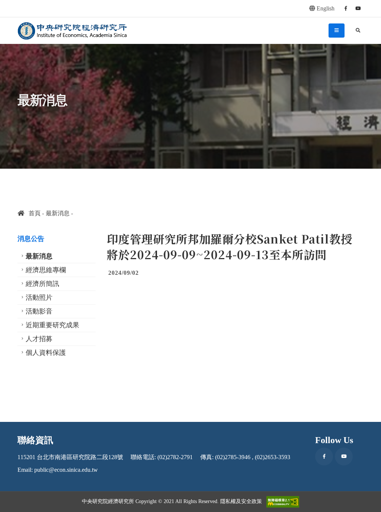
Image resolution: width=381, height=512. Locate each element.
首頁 (32, 213)
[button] (368, 503)
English (324, 8)
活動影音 (39, 311)
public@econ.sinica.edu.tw (66, 470)
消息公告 (30, 238)
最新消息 (58, 213)
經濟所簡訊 (42, 283)
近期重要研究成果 (52, 325)
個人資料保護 (46, 352)
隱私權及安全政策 (241, 501)
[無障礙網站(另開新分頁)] (282, 502)
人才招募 (39, 339)
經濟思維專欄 (46, 270)
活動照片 (39, 297)
